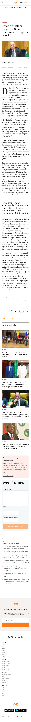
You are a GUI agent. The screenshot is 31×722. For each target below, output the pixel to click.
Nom (4, 510)
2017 (3, 697)
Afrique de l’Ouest (6, 663)
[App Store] (9, 710)
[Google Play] (21, 710)
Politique (12, 7)
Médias (3, 654)
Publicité (4, 682)
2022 (3, 687)
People (3, 650)
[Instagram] (22, 637)
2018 (3, 695)
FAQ (3, 676)
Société (27, 7)
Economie (19, 7)
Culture (3, 652)
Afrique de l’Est (5, 667)
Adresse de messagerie (11, 517)
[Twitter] (12, 637)
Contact (3, 680)
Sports (3, 656)
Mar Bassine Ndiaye (9, 62)
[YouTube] (15, 637)
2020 (3, 691)
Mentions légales (5, 678)
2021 (3, 689)
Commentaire (7, 489)
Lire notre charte (8, 476)
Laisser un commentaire (15, 526)
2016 (3, 699)
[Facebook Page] (9, 637)
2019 (3, 693)
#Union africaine (7, 318)
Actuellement (5, 7)
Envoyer (15, 625)
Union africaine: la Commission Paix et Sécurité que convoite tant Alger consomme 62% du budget (15, 208)
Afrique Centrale (5, 665)
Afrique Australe (5, 669)
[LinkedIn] (19, 637)
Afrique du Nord (5, 661)
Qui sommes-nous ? (6, 674)
